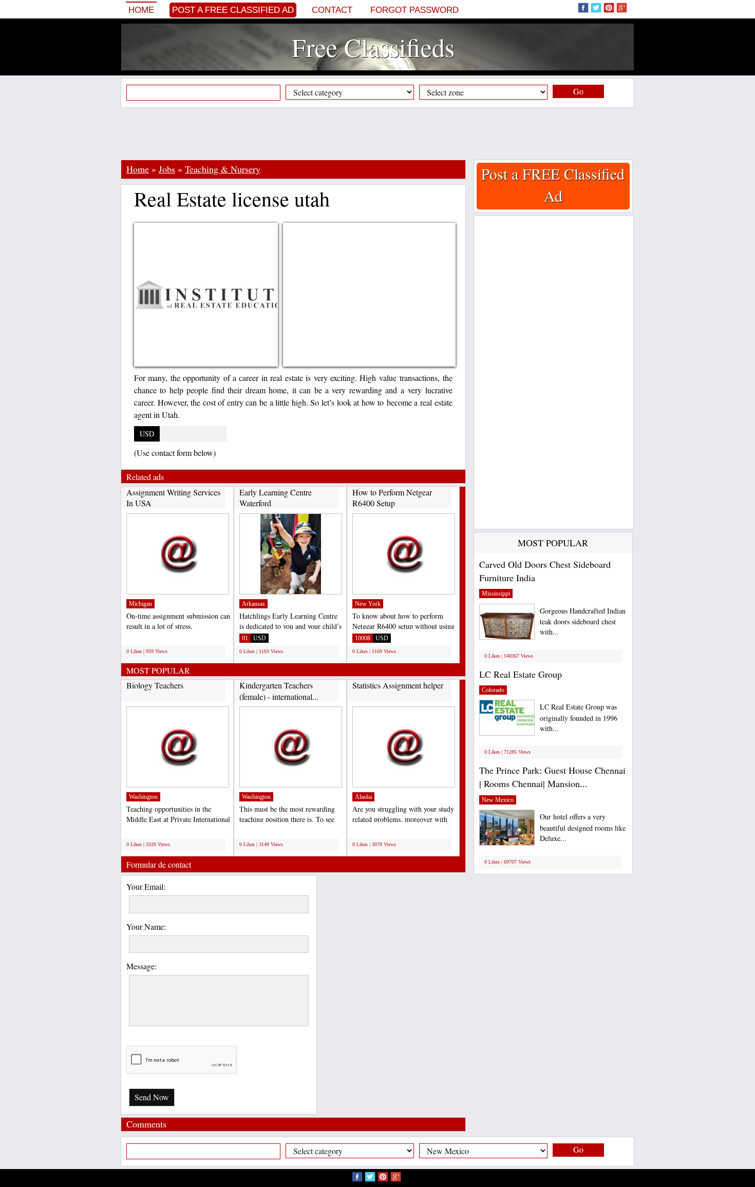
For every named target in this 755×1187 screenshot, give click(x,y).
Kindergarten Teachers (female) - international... (278, 691)
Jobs (167, 169)
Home (141, 10)
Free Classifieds (373, 47)
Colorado (493, 690)
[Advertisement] (377, 133)
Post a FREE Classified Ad (233, 10)
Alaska (363, 796)
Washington (143, 796)
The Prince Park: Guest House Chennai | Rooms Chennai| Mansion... (552, 777)
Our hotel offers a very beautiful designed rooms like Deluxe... (583, 827)
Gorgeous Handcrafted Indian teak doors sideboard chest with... (583, 621)
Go (578, 91)
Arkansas (253, 603)
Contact (332, 10)
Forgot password (414, 10)
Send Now (152, 1097)
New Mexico (498, 799)
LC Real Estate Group (520, 674)
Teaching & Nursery (222, 169)
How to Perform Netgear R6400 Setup (392, 498)
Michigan (140, 603)
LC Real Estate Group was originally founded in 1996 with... (578, 717)
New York (368, 603)
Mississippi (496, 593)
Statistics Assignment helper (397, 685)
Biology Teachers (154, 685)
